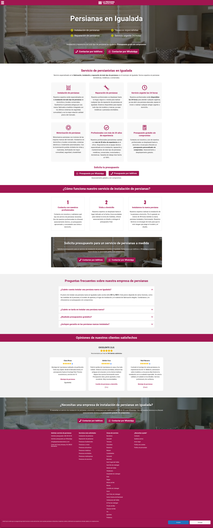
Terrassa (109, 442)
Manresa (109, 459)
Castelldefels (110, 453)
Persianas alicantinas (85, 447)
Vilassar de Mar (111, 509)
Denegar (200, 522)
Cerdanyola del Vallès (112, 500)
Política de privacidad (140, 447)
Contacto (137, 436)
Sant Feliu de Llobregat (113, 494)
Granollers (109, 444)
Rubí (145, 387)
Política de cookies (139, 444)
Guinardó (109, 456)
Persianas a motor (84, 444)
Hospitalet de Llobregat (113, 474)
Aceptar (178, 522)
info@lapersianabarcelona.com (60, 442)
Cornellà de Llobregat (112, 488)
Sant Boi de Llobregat (112, 465)
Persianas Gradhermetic (86, 442)
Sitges (108, 479)
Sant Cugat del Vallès (112, 462)
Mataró (108, 450)
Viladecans (109, 471)
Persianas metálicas (85, 450)
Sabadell (109, 439)
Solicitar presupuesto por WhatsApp (61, 439)
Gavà (108, 491)
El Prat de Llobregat (112, 503)
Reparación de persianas (86, 439)
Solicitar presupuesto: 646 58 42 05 (61, 436)
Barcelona (109, 436)
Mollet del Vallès (111, 468)
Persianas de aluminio (85, 459)
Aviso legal (137, 442)
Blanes (108, 485)
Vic (106, 387)
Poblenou (109, 517)
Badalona (109, 447)
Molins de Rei (110, 482)
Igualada (109, 514)
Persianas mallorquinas (86, 456)
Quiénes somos (138, 439)
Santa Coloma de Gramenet (114, 497)
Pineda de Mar (110, 506)
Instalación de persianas (86, 436)
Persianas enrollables (85, 453)
